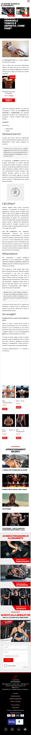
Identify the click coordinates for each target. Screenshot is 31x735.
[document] (15, 367)
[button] (28, 1)
